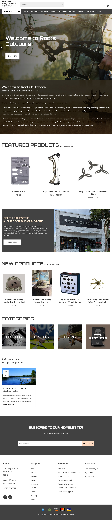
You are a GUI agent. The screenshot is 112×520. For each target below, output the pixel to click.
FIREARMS (63, 11)
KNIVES (72, 11)
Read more (8, 404)
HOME (26, 11)
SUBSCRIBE (88, 443)
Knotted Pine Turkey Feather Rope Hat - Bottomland (42, 302)
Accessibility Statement (67, 488)
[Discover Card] (56, 509)
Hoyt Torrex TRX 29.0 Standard (56, 191)
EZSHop (71, 514)
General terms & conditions (69, 472)
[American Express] (43, 509)
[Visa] (69, 509)
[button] (1, 47)
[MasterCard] (62, 509)
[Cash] (49, 509)
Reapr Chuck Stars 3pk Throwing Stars (93, 192)
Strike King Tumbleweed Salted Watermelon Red (98, 300)
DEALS (98, 11)
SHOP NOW (12, 58)
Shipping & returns (65, 484)
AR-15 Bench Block (19, 191)
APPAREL (80, 11)
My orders (89, 472)
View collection (67, 146)
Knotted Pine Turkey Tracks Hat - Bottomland (14, 300)
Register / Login (91, 468)
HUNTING (90, 11)
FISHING (54, 11)
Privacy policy (63, 476)
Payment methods (65, 480)
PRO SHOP (34, 11)
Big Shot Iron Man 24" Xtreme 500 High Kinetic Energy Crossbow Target (70, 302)
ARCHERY (44, 11)
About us (61, 468)
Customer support (65, 491)
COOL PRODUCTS (91, 325)
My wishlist (89, 476)
